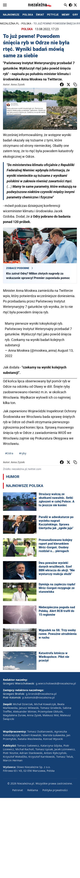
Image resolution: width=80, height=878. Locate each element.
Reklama (32, 790)
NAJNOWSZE (11, 14)
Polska (26, 23)
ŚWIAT (40, 14)
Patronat (17, 790)
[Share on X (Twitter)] (68, 84)
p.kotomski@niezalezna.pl (38, 697)
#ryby (22, 453)
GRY (75, 14)
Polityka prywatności (55, 790)
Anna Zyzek (18, 84)
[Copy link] (75, 84)
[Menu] (4, 5)
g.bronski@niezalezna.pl (41, 694)
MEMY (66, 14)
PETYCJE (53, 14)
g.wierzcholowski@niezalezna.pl (56, 683)
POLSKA (28, 14)
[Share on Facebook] (62, 84)
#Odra (9, 453)
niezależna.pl (9, 23)
